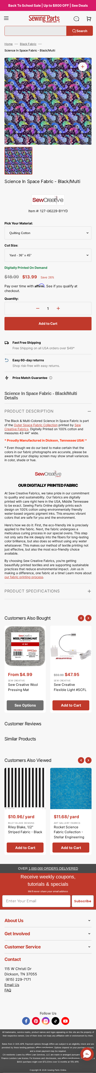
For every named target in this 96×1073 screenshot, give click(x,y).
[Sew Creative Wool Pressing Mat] (25, 669)
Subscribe (82, 901)
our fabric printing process (23, 577)
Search (81, 31)
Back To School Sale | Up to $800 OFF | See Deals (48, 5)
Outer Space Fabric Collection (36, 425)
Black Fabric (28, 44)
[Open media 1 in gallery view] (82, 66)
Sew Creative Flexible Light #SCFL (70, 687)
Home (8, 44)
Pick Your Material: (18, 223)
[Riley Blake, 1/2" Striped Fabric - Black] (25, 811)
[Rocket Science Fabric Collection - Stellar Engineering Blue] (71, 811)
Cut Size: (11, 245)
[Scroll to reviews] (48, 189)
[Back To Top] (89, 1066)
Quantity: (11, 298)
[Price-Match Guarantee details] (50, 378)
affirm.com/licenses (71, 1058)
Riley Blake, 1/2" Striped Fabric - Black (25, 829)
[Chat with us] (76, 19)
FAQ (7, 990)
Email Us (11, 985)
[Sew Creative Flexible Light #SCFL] (71, 669)
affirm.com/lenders (44, 1047)
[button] (6, 19)
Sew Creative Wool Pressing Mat (23, 687)
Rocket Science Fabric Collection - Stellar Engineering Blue (69, 834)
